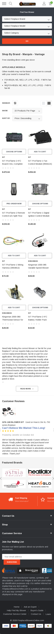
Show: (5, 111)
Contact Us (36, 614)
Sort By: (6, 118)
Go (27, 41)
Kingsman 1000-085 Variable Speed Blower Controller (38, 268)
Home (16, 607)
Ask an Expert (30, 607)
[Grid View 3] (49, 103)
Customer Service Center (14, 614)
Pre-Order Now (14, 204)
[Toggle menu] (4, 4)
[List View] (43, 103)
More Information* (22, 501)
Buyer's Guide (36, 610)
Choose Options (14, 152)
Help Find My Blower (16, 610)
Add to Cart (40, 152)
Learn (48, 614)
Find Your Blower (27, 12)
